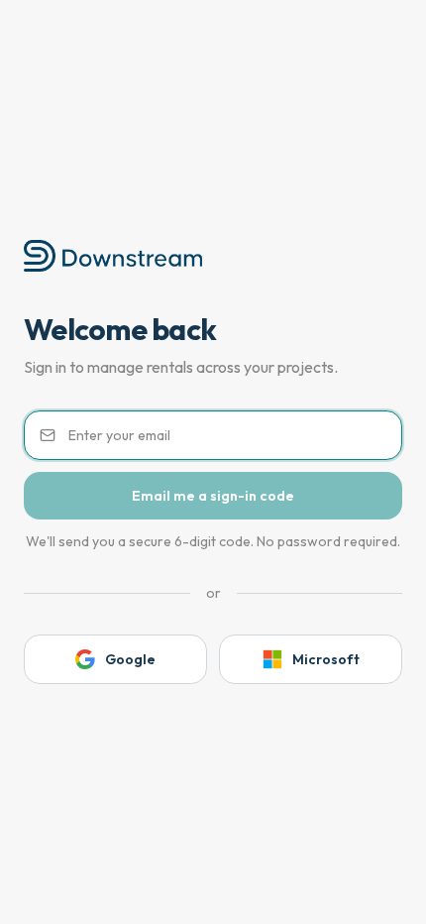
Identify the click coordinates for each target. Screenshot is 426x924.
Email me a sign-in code (213, 496)
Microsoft (326, 659)
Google (130, 659)
